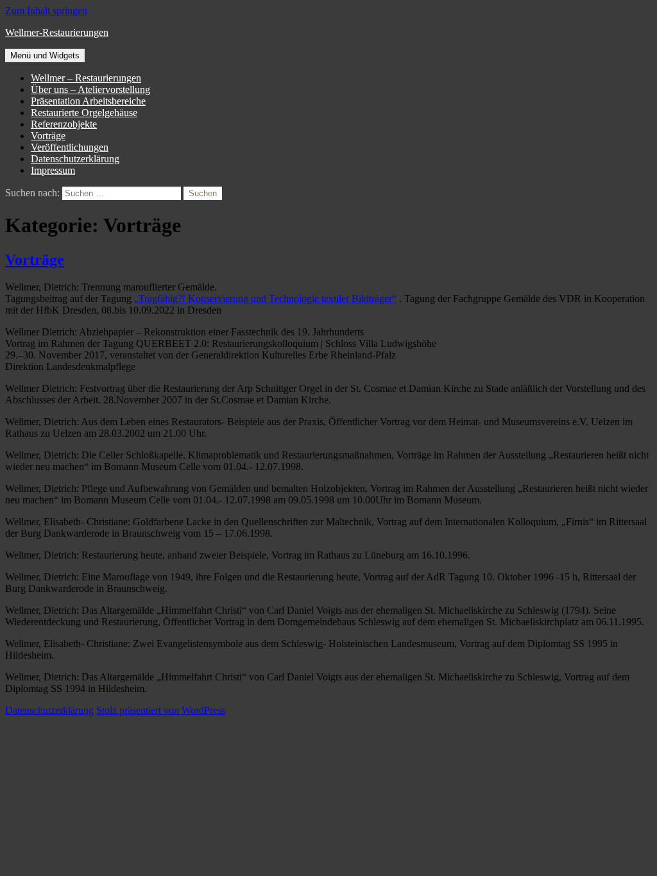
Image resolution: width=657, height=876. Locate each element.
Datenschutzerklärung (75, 158)
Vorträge (48, 135)
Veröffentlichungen (69, 147)
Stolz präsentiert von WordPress (160, 710)
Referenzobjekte (64, 124)
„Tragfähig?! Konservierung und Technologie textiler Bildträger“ (265, 298)
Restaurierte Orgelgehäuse (84, 112)
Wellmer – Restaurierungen (86, 77)
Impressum (53, 170)
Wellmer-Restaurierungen (56, 32)
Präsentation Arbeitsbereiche (88, 101)
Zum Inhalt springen (46, 10)
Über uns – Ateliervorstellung (90, 89)
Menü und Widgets (45, 55)
